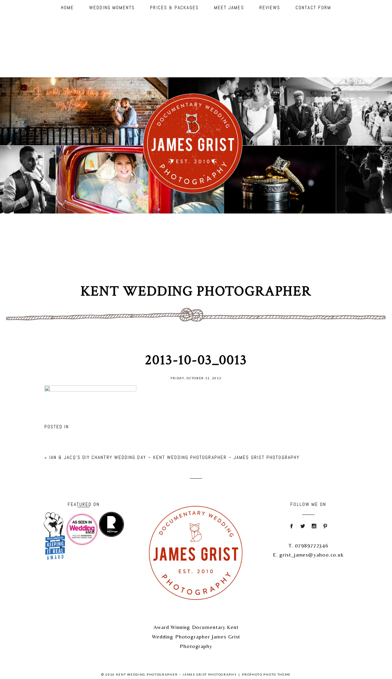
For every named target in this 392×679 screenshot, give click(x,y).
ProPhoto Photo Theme (266, 674)
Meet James (229, 7)
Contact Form (313, 7)
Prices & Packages (174, 7)
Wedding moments (112, 7)
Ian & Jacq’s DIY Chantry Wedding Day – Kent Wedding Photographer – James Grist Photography (174, 457)
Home (67, 7)
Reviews (270, 7)
